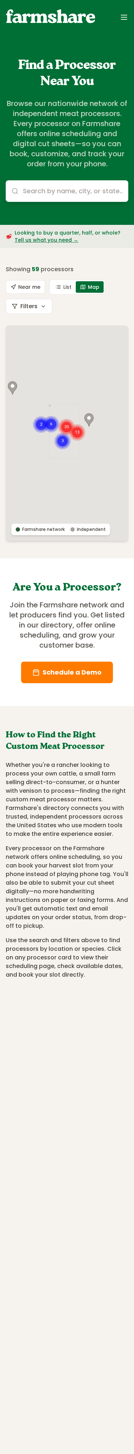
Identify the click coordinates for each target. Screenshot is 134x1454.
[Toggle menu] (124, 17)
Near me (29, 287)
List (67, 287)
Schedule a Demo (72, 672)
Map (93, 287)
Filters (29, 306)
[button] (89, 420)
